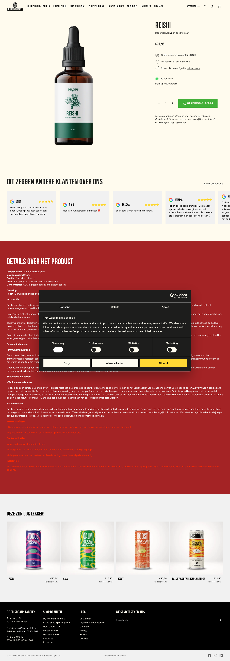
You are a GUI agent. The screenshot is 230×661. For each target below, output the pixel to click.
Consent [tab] (64, 306)
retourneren (193, 68)
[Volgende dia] (219, 207)
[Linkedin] (221, 656)
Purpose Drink (50, 630)
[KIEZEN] (55, 569)
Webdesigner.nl (53, 655)
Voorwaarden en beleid (115, 655)
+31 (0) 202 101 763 (27, 631)
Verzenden (85, 618)
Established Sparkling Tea (56, 622)
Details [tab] (115, 306)
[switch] (96, 349)
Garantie (84, 626)
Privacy (83, 630)
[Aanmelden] (219, 620)
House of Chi (20, 655)
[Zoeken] (205, 6)
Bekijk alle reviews (213, 183)
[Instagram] (215, 656)
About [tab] (165, 306)
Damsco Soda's (51, 634)
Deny (67, 363)
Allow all (163, 363)
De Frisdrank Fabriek (54, 618)
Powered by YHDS (34, 655)
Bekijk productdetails (166, 83)
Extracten (48, 642)
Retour (83, 634)
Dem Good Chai (51, 626)
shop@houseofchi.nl (25, 628)
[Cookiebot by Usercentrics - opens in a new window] (172, 295)
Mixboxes (48, 638)
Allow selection (115, 363)
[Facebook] (209, 656)
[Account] (212, 6)
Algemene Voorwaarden (92, 622)
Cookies (84, 638)
